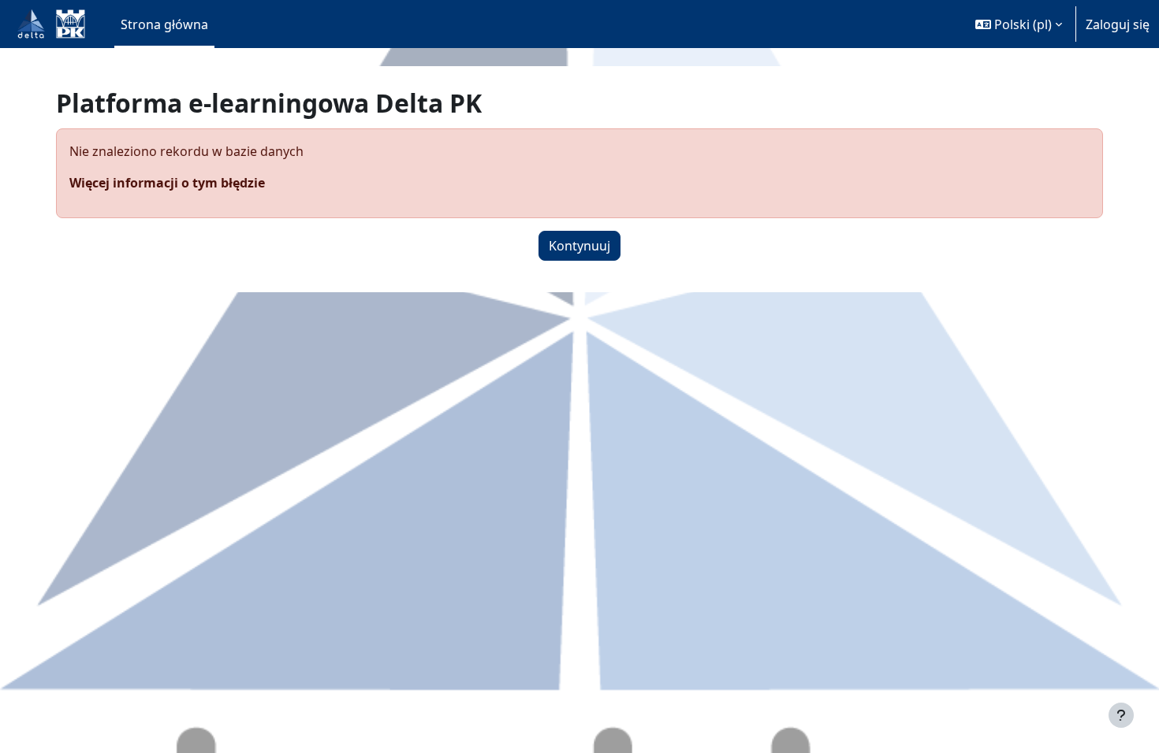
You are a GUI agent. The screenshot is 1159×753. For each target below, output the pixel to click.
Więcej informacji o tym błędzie (167, 182)
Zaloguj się (1118, 24)
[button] (1018, 24)
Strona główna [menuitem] (164, 24)
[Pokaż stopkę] (1121, 715)
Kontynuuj (579, 245)
